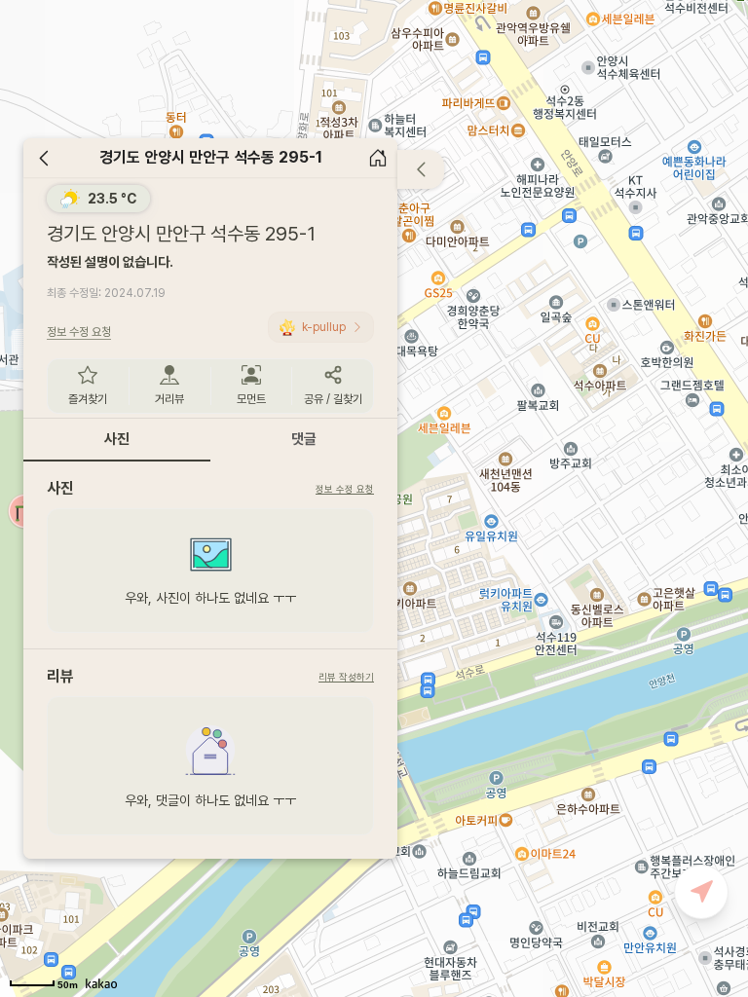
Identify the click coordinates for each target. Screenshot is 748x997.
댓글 (304, 439)
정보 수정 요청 (345, 489)
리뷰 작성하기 (346, 677)
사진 (117, 439)
